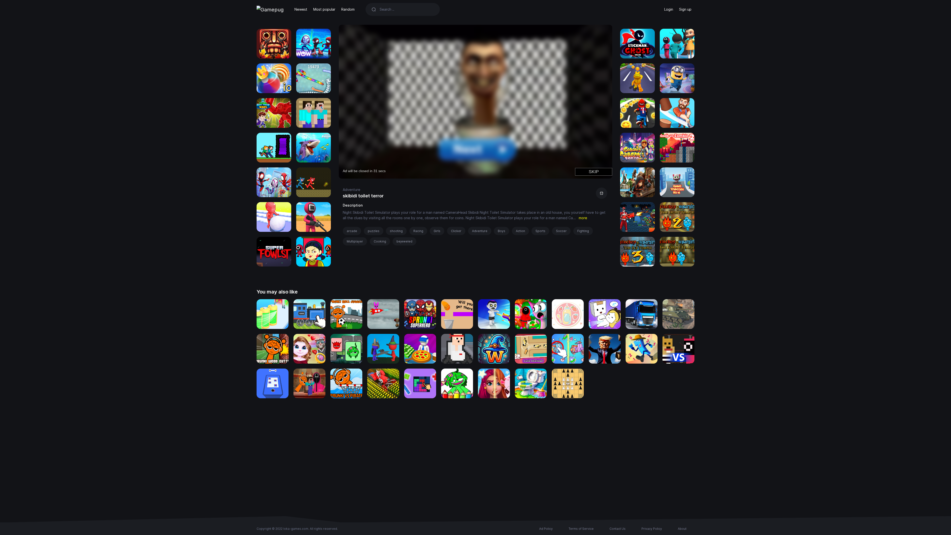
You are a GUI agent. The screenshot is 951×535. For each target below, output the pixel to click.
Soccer (561, 231)
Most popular (324, 9)
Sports (540, 231)
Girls (437, 231)
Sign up (685, 9)
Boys (501, 231)
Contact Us (617, 529)
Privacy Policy (651, 529)
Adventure (351, 189)
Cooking (380, 241)
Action (520, 231)
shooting (396, 231)
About (682, 529)
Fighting (583, 231)
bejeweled (404, 241)
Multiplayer (355, 241)
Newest (300, 9)
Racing (418, 231)
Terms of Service (581, 529)
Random (348, 9)
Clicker (456, 231)
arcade (352, 231)
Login (668, 9)
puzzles (373, 231)
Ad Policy (546, 529)
